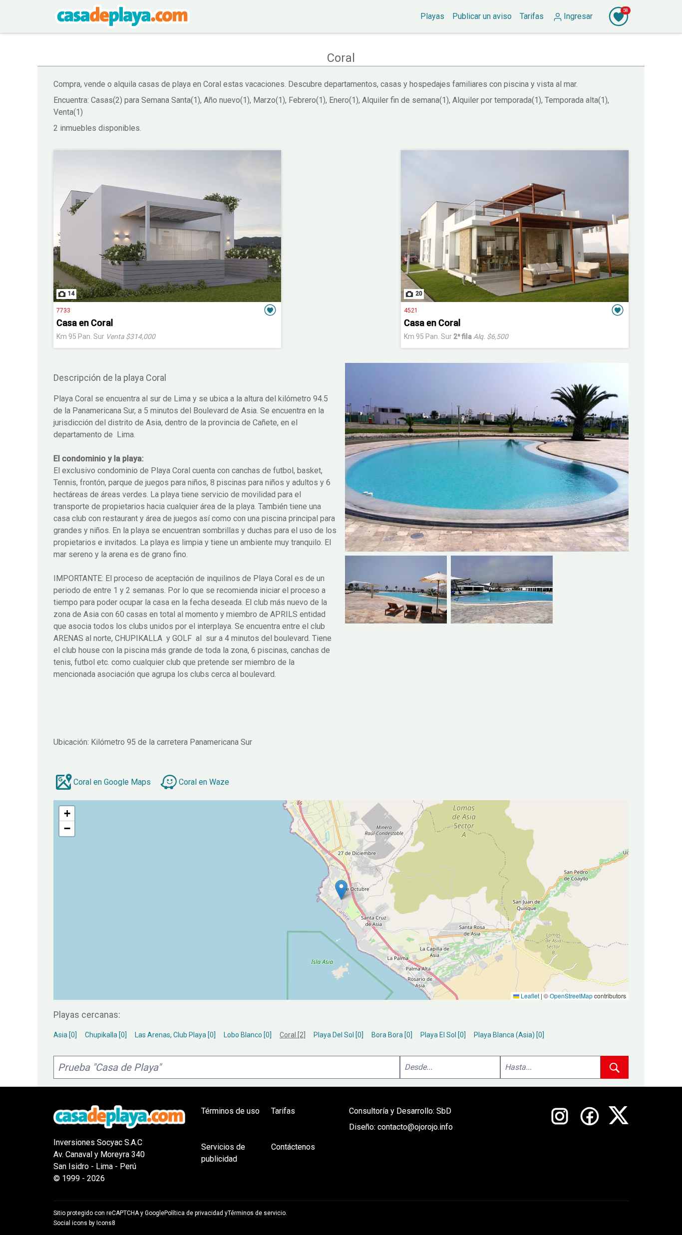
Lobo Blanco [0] (248, 1035)
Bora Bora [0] (391, 1035)
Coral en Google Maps (112, 782)
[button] (270, 310)
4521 (411, 310)
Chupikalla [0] (106, 1035)
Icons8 (105, 1223)
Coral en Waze (204, 782)
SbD (443, 1111)
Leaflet (529, 995)
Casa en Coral (84, 322)
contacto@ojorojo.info (415, 1127)
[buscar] (615, 1067)
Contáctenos (293, 1147)
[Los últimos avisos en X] (619, 1145)
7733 (63, 310)
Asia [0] (65, 1035)
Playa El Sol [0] (443, 1035)
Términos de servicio (257, 1213)
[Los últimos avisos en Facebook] (590, 1145)
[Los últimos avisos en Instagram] (560, 1145)
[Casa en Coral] (167, 226)
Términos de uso (230, 1111)
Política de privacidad (193, 1213)
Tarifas (283, 1111)
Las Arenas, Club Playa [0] (175, 1035)
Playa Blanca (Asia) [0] (509, 1035)
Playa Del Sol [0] (338, 1035)
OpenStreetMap (571, 995)
